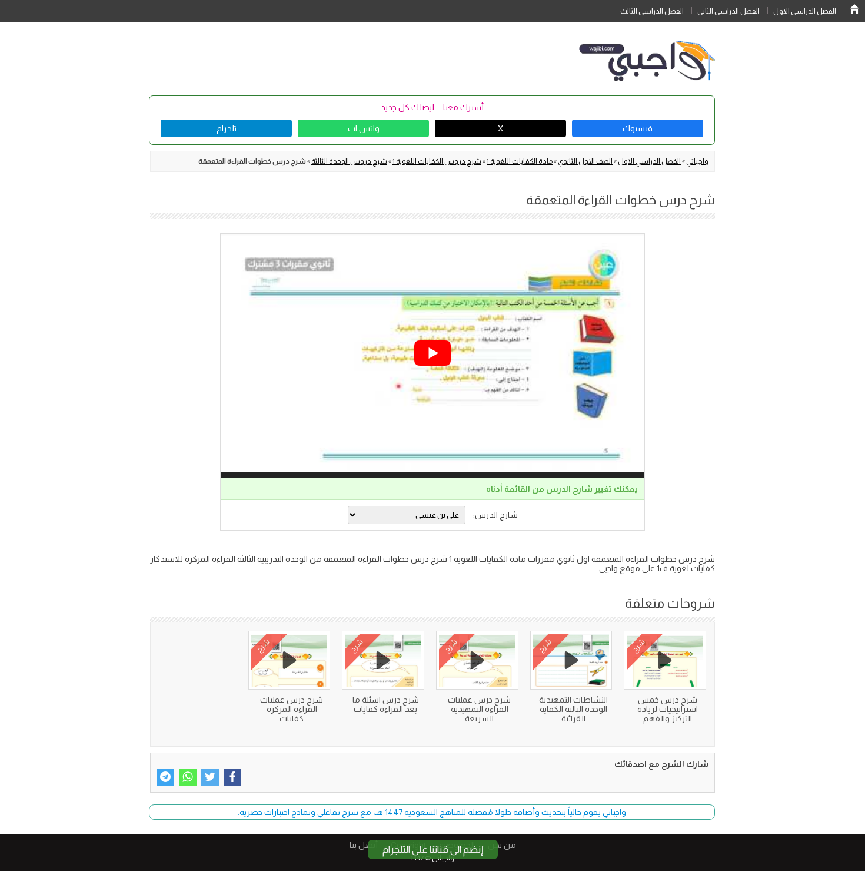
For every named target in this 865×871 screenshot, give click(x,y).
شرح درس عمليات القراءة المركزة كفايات (291, 709)
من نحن (502, 845)
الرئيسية (854, 8)
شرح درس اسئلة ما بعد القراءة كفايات (385, 704)
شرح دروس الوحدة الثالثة (349, 161)
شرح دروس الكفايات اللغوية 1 (436, 161)
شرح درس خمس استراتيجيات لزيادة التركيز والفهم (667, 709)
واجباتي (697, 161)
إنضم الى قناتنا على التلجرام (432, 849)
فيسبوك (638, 128)
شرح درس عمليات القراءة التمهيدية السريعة (479, 709)
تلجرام (227, 128)
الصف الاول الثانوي (585, 161)
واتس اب (364, 128)
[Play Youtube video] (432, 353)
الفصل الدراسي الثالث (652, 11)
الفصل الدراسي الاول (804, 11)
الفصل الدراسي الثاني (728, 11)
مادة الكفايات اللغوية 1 (520, 161)
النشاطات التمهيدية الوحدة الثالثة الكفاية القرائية (573, 709)
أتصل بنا (364, 845)
